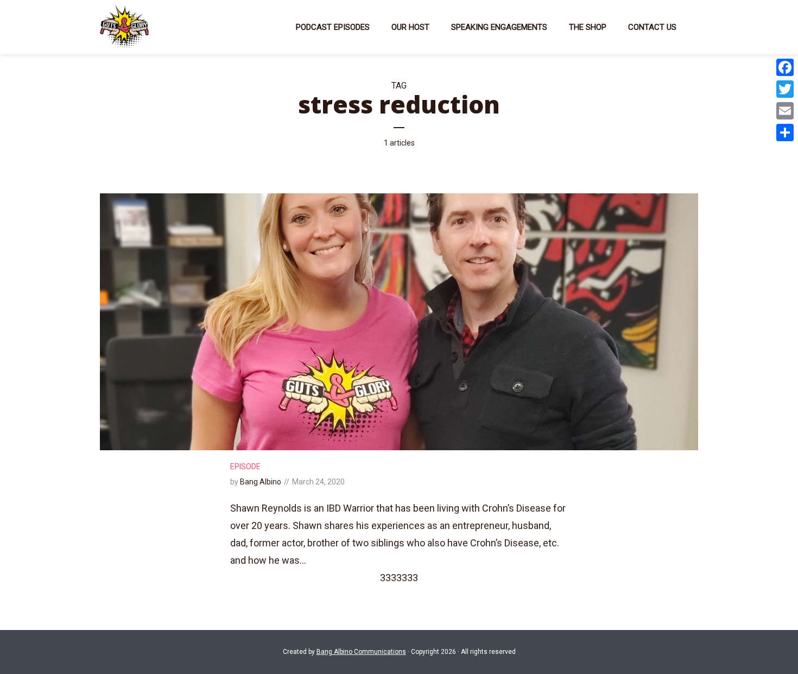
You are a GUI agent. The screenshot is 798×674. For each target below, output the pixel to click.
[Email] (785, 111)
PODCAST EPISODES (333, 27)
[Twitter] (785, 89)
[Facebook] (785, 67)
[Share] (785, 132)
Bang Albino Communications (361, 652)
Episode (245, 466)
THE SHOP (587, 27)
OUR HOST (410, 27)
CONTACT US (652, 27)
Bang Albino (260, 481)
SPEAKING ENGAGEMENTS (499, 27)
